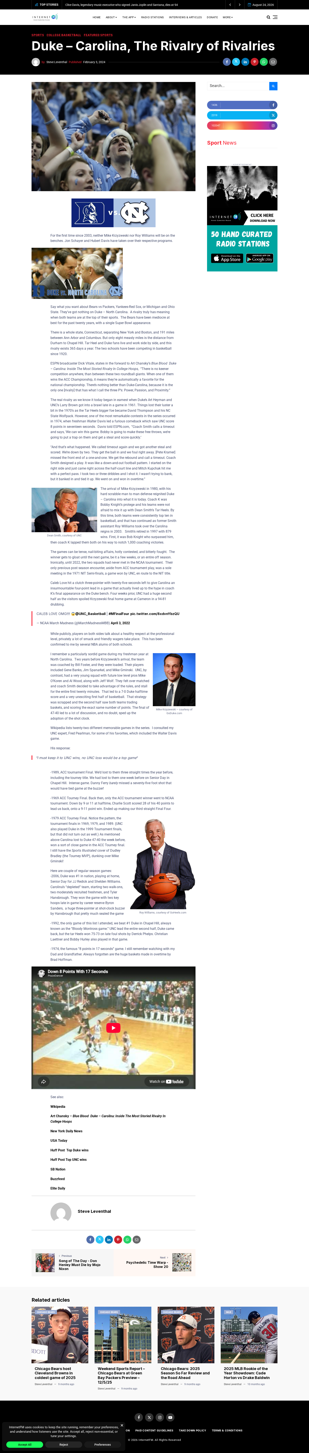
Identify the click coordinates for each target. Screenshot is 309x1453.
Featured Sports (98, 35)
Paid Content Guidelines (154, 1430)
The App (128, 17)
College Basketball (64, 35)
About (110, 17)
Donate (212, 17)
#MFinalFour (119, 614)
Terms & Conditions (227, 1430)
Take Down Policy (192, 1430)
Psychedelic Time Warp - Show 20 (147, 1264)
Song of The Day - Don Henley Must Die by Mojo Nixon (79, 1265)
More (227, 17)
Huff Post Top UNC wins (68, 1160)
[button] (230, 4)
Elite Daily (57, 1188)
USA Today (58, 1141)
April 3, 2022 (120, 623)
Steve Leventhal (56, 62)
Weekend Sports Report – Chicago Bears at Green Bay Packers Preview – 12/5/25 (121, 1375)
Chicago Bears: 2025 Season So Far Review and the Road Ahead (185, 1373)
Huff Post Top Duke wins (69, 1150)
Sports (38, 35)
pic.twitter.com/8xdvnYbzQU (154, 614)
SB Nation (57, 1169)
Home (97, 17)
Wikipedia (57, 1107)
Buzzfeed (57, 1179)
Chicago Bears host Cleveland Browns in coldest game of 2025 (55, 1373)
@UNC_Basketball (90, 614)
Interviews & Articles (185, 17)
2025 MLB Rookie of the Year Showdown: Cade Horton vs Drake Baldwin (247, 1373)
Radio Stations (152, 17)
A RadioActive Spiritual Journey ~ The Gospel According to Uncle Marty (111, 4)
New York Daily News (66, 1131)
